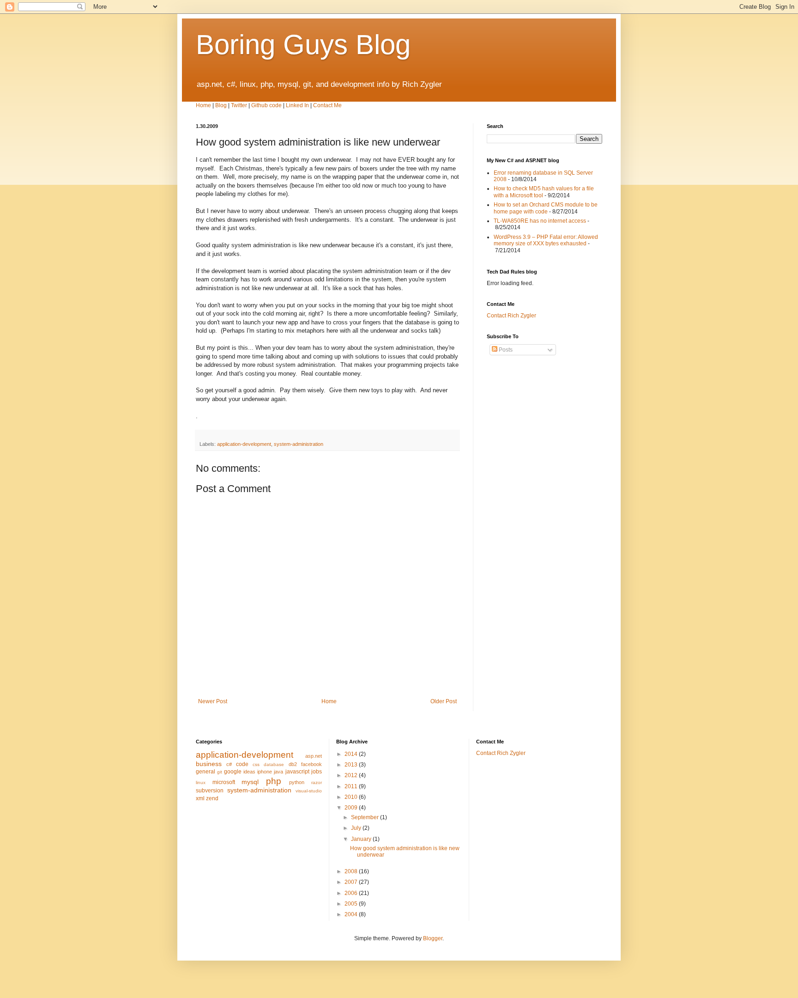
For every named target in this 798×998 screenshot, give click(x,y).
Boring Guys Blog (303, 44)
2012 (352, 775)
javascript (297, 771)
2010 (352, 797)
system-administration (298, 444)
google (233, 771)
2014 (352, 754)
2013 (352, 764)
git (219, 771)
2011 (352, 786)
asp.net (313, 756)
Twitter (239, 105)
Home (203, 105)
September (365, 817)
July (357, 828)
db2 (293, 764)
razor (316, 782)
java (278, 771)
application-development (244, 444)
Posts (505, 350)
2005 (352, 904)
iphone (264, 771)
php (273, 781)
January (362, 839)
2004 (352, 914)
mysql (250, 781)
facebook (311, 764)
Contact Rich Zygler (511, 315)
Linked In (297, 105)
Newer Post (212, 701)
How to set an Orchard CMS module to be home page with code (546, 207)
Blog (221, 105)
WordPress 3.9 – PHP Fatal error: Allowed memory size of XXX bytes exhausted (546, 240)
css (256, 764)
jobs (316, 771)
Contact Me (327, 105)
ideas (249, 771)
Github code (266, 105)
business (209, 763)
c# (229, 764)
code (242, 764)
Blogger (432, 938)
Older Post (443, 701)
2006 (352, 893)
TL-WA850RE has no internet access (540, 221)
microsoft (223, 782)
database (274, 764)
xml (200, 798)
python (296, 782)
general (205, 771)
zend (212, 798)
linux (201, 782)
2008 (352, 871)
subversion (210, 790)
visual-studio (309, 790)
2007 (352, 882)
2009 (352, 807)
